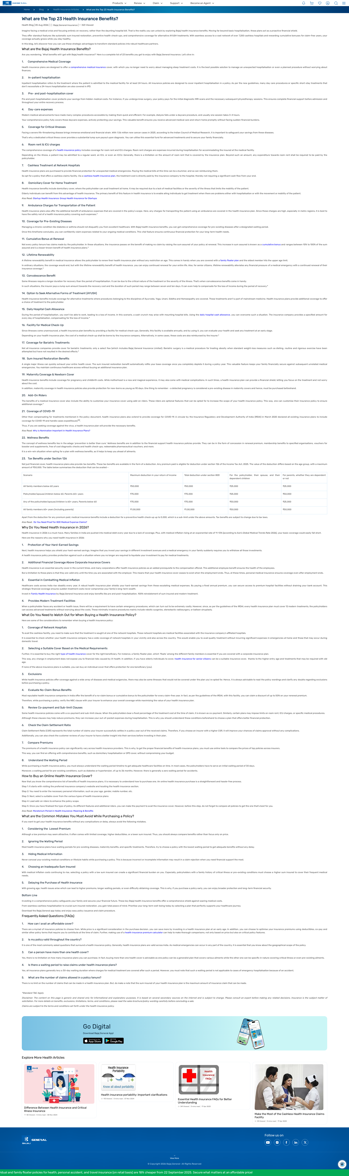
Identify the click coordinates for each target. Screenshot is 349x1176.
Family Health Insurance (43, 593)
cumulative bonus (271, 244)
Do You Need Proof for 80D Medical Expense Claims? (60, 522)
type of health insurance (73, 654)
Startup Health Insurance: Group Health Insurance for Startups (65, 198)
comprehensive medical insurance (88, 67)
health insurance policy (69, 150)
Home (27, 9)
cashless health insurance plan (99, 176)
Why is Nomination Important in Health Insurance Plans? (61, 430)
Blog (41, 9)
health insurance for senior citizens (193, 659)
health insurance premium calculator (144, 932)
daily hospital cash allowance (215, 314)
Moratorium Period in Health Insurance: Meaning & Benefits (63, 811)
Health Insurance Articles (66, 9)
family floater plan (229, 260)
